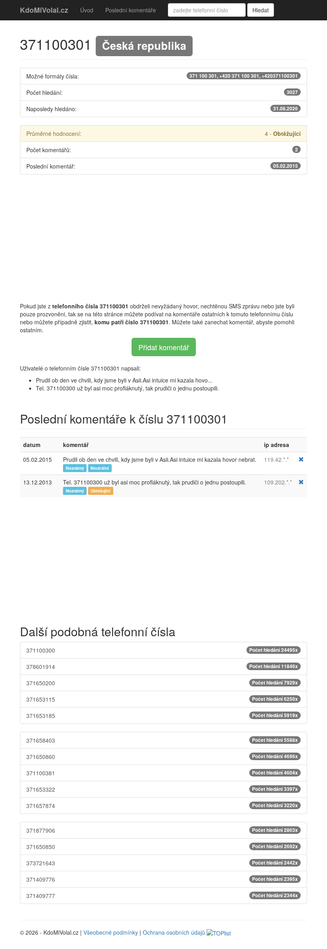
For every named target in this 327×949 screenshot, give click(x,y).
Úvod (86, 10)
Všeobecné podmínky (110, 932)
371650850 (162, 847)
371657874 (162, 806)
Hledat (260, 10)
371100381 (162, 773)
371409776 (162, 879)
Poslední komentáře (130, 10)
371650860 (162, 757)
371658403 (162, 740)
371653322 (162, 789)
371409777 (162, 896)
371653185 (162, 716)
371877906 (162, 830)
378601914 (162, 667)
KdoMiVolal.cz (44, 10)
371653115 (162, 699)
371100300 (162, 650)
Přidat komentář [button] (163, 347)
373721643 (162, 863)
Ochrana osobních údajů (174, 932)
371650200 (162, 683)
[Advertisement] (163, 238)
